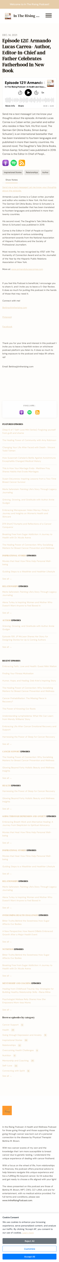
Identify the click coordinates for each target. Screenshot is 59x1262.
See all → (7, 578)
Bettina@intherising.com (14, 307)
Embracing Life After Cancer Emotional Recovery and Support (29, 728)
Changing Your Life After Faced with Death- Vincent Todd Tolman (28, 449)
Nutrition (8, 949)
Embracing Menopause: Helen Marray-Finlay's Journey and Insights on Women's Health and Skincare (25, 513)
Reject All (29, 1241)
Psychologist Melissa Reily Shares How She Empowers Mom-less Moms (24, 1001)
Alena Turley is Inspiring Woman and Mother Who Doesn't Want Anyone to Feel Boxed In (27, 604)
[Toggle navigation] (48, 16)
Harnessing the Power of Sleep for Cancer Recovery (28, 736)
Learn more (28, 1232)
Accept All (29, 1256)
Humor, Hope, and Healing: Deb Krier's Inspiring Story (29, 680)
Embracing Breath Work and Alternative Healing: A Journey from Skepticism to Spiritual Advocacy (27, 823)
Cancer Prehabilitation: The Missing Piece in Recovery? (24, 700)
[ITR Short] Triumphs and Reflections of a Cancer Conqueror (26, 525)
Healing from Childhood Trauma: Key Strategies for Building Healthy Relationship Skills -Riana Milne (28, 990)
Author (6, 620)
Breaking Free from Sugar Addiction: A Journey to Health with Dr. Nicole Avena (27, 536)
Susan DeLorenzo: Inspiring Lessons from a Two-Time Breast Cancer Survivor (29, 480)
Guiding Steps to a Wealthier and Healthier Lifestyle (28, 571)
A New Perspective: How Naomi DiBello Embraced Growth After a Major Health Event (27, 933)
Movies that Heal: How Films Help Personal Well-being (26, 563)
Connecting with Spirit (15, 1070)
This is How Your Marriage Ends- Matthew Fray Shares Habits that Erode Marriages (26, 470)
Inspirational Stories (14, 555)
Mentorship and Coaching (16, 983)
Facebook (7, 326)
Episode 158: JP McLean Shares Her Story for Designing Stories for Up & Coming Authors (25, 638)
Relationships (10, 586)
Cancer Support (11, 751)
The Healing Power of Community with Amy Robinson (29, 440)
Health (6, 785)
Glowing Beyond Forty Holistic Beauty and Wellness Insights (28, 769)
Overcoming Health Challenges (20, 915)
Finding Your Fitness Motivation (18, 673)
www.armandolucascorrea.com (27, 269)
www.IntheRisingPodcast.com (17, 1200)
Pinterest (6, 317)
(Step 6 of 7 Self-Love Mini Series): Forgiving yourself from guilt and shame (29, 431)
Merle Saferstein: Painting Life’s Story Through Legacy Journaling (29, 491)
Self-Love (9, 1065)
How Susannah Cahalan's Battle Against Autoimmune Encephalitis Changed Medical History (29, 459)
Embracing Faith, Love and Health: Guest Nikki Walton (29, 666)
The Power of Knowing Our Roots (19, 708)
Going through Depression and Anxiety (24, 816)
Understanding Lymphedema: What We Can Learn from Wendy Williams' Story (27, 717)
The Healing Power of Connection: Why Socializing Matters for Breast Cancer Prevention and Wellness (28, 546)
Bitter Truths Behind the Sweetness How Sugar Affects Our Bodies (25, 922)
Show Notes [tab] (12, 179)
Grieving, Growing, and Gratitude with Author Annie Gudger (28, 501)
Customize (29, 1248)
